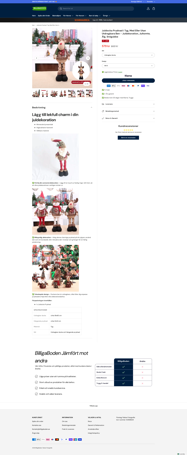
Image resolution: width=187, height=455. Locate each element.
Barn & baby (93, 16)
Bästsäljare (56, 16)
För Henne (67, 16)
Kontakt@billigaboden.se (41, 429)
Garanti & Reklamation (96, 425)
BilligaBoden (38, 448)
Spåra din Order (44, 16)
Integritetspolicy (94, 433)
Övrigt (105, 16)
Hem (34, 16)
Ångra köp (35, 433)
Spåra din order (37, 421)
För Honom (80, 16)
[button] (154, 8)
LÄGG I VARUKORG (128, 80)
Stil (103, 51)
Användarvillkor (93, 429)
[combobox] (96, 8)
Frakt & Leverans (68, 429)
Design (104, 61)
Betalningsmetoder (69, 425)
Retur (90, 421)
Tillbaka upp (94, 406)
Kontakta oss (36, 425)
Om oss (64, 421)
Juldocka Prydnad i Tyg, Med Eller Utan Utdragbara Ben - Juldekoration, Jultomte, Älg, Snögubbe (48, 25)
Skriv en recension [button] (128, 138)
